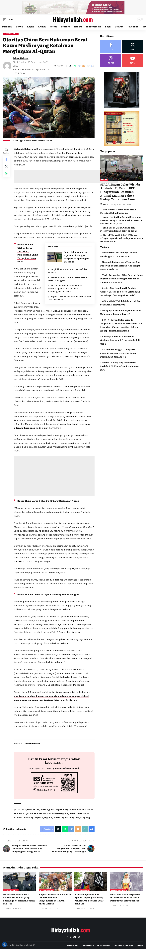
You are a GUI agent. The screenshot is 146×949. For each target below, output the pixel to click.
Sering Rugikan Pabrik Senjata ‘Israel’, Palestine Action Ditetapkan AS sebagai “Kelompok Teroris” (120, 292)
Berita (104, 180)
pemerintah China (79, 814)
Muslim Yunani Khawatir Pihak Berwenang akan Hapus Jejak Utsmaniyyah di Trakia (65, 288)
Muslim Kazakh (42, 814)
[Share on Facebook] (66, 66)
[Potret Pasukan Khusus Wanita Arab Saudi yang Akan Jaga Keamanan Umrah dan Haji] (19, 882)
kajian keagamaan (66, 810)
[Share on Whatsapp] (75, 66)
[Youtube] (132, 60)
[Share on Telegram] (79, 66)
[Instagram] (110, 60)
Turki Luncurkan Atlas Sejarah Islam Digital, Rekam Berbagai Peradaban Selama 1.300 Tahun (121, 279)
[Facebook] (110, 46)
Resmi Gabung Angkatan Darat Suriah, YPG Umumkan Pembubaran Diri (120, 366)
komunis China (85, 810)
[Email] (84, 66)
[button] (5, 19)
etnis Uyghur (47, 810)
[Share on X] (70, 66)
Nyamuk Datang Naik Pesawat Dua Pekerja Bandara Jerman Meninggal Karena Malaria (120, 266)
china (36, 810)
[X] (132, 46)
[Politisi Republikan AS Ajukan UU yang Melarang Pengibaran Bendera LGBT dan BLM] (90, 882)
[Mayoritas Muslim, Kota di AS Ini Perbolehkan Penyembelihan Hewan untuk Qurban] (55, 882)
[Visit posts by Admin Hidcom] (7, 66)
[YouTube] (75, 937)
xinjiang (85, 818)
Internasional (11, 33)
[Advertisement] (66, 176)
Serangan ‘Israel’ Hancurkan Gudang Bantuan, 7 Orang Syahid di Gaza (120, 340)
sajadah (39, 818)
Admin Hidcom (20, 58)
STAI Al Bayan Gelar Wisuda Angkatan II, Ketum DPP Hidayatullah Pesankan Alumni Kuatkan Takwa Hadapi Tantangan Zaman (120, 192)
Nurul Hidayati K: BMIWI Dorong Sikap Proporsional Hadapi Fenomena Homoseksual (121, 238)
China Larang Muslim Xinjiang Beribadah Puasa (52, 501)
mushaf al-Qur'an (23, 814)
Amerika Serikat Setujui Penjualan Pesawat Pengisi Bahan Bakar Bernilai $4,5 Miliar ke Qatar (121, 220)
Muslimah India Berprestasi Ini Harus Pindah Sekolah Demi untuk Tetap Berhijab (125, 897)
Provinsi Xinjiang (24, 818)
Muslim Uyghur (60, 814)
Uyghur (48, 818)
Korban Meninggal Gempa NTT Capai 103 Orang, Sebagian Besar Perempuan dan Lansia (118, 353)
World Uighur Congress (66, 818)
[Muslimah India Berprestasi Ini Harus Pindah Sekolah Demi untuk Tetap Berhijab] (126, 882)
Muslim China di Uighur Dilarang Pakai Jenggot (52, 594)
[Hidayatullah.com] (73, 19)
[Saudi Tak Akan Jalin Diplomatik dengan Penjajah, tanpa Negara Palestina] (54, 257)
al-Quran (27, 810)
